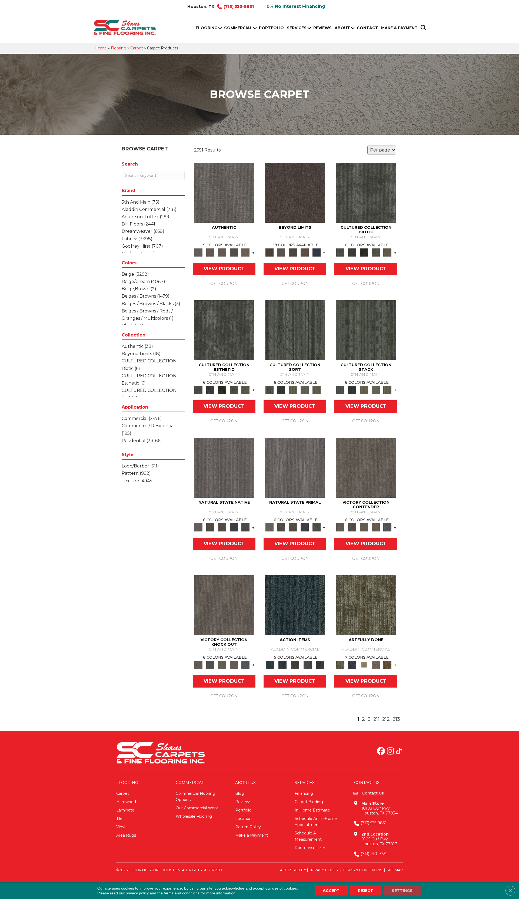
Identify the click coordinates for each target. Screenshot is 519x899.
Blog (239, 793)
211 (376, 719)
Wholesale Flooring (194, 816)
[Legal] (234, 252)
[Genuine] (222, 252)
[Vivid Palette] (387, 664)
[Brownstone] (295, 664)
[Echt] (210, 252)
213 (396, 719)
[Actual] (224, 192)
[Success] (387, 527)
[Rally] (376, 527)
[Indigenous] (222, 527)
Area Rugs (126, 835)
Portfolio (271, 27)
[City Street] (320, 664)
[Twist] (316, 390)
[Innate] (234, 527)
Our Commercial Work (197, 808)
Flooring (206, 27)
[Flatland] (316, 252)
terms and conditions (181, 893)
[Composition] (376, 252)
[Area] (295, 192)
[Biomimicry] (366, 192)
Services (297, 27)
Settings (402, 890)
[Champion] (352, 527)
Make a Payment (399, 27)
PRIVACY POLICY (324, 870)
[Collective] (364, 252)
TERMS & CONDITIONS (362, 870)
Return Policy (248, 826)
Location (243, 818)
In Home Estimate (312, 810)
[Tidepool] (295, 605)
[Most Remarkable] (352, 664)
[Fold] (293, 390)
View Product (224, 269)
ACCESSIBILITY (293, 870)
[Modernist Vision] (364, 664)
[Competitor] (364, 527)
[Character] (352, 252)
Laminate (125, 810)
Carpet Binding (309, 801)
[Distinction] (387, 252)
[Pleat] (305, 390)
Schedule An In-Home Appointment (316, 821)
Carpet (136, 48)
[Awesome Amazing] (376, 664)
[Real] (245, 252)
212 (386, 719)
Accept (331, 890)
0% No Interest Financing (296, 6)
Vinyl (120, 826)
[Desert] (281, 252)
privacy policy (137, 893)
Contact (367, 27)
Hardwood (126, 801)
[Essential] (210, 527)
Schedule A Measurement (308, 836)
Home (101, 48)
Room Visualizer (310, 847)
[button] (219, 28)
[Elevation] (293, 252)
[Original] (245, 527)
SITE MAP (395, 870)
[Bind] (295, 330)
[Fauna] (305, 252)
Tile (119, 818)
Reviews (322, 27)
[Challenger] (366, 467)
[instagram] (390, 751)
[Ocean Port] (282, 664)
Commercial (238, 27)
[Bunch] (281, 390)
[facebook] (381, 751)
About (342, 27)
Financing (304, 793)
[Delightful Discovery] (366, 605)
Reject (365, 890)
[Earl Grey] (307, 664)
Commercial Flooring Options (195, 796)
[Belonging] (224, 467)
